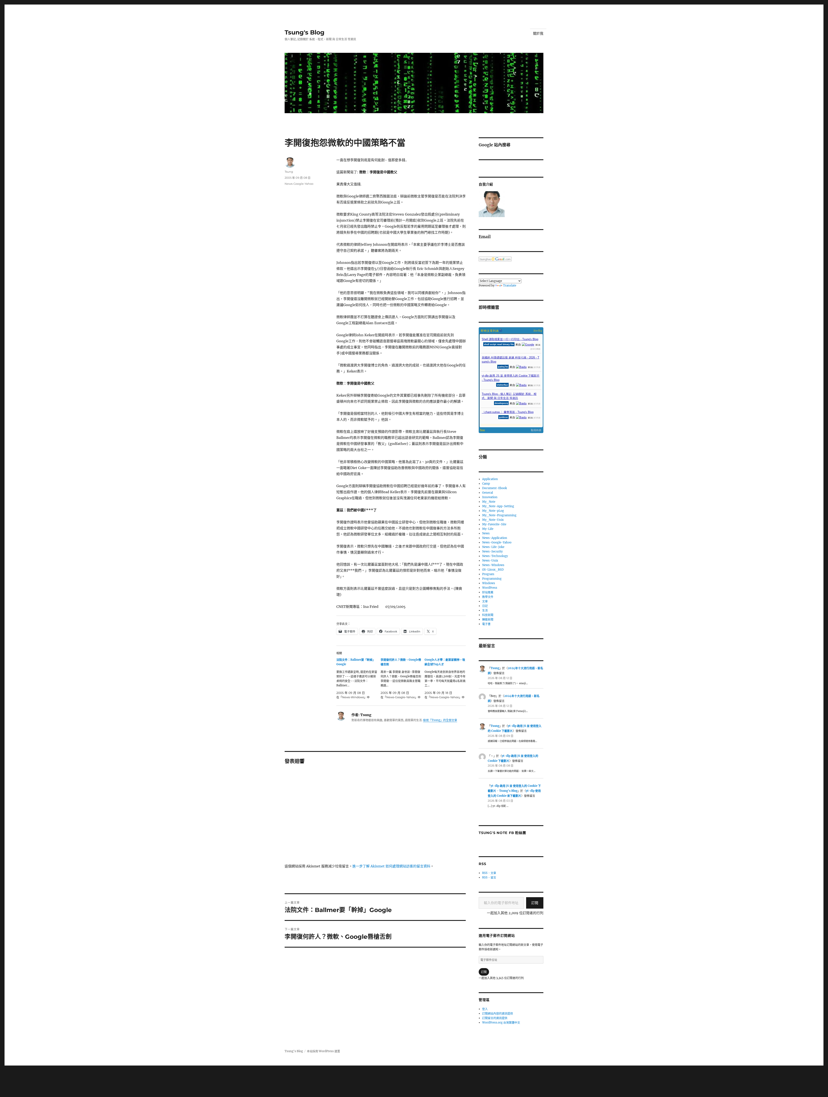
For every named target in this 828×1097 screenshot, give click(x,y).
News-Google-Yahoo (299, 183)
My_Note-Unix (493, 520)
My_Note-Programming (499, 515)
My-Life (487, 529)
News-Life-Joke (493, 547)
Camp (486, 483)
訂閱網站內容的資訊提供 (497, 1013)
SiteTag (537, 330)
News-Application (494, 538)
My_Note (488, 502)
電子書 (486, 624)
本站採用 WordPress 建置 (323, 1051)
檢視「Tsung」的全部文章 (440, 720)
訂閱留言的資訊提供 (494, 1018)
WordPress (489, 588)
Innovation (489, 497)
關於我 (538, 33)
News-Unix (490, 560)
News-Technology (495, 556)
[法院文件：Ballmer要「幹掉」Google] (358, 678)
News (486, 533)
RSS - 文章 (489, 873)
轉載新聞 (487, 619)
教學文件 (487, 597)
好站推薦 (487, 592)
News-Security (492, 551)
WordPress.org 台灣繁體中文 (501, 1022)
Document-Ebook (494, 488)
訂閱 (534, 903)
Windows (488, 583)
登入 (485, 1009)
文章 (485, 601)
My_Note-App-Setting (498, 506)
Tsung (289, 171)
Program (488, 574)
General (487, 493)
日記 (485, 606)
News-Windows (493, 565)
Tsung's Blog (305, 32)
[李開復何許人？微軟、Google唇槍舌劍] (403, 678)
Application (490, 479)
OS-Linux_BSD (493, 569)
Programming (492, 579)
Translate (509, 285)
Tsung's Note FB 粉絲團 (502, 833)
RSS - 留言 (489, 877)
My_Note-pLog (493, 511)
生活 (485, 610)
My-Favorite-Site (494, 524)
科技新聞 (487, 615)
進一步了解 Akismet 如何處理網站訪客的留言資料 (391, 866)
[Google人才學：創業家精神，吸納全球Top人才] (447, 678)
